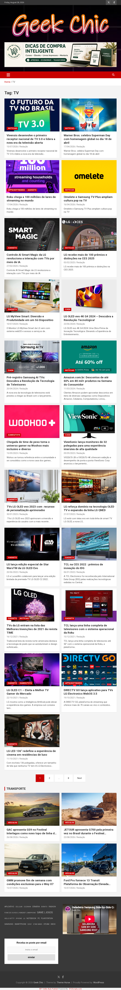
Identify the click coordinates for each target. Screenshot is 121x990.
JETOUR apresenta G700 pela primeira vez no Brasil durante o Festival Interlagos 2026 (88, 833)
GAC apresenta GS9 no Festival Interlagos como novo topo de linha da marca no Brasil (31, 833)
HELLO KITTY (9, 918)
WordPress (98, 982)
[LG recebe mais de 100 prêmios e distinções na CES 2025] (89, 234)
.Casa (67, 309)
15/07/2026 (12, 146)
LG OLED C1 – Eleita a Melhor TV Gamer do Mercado (28, 691)
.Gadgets (31, 190)
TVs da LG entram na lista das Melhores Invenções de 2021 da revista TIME (32, 629)
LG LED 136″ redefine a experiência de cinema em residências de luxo (31, 752)
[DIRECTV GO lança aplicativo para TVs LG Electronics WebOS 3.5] (89, 669)
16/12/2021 (12, 636)
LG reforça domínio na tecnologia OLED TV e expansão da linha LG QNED (89, 508)
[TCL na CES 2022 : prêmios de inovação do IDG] (89, 544)
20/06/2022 (12, 572)
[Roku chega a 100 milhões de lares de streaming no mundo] (32, 176)
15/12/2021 (69, 636)
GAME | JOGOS (45, 912)
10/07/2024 (12, 324)
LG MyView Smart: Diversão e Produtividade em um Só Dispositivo (30, 318)
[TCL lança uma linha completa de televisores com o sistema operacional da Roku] (89, 605)
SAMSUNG (8, 924)
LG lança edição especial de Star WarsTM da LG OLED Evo (28, 566)
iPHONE (19, 918)
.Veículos (12, 823)
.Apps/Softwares (16, 190)
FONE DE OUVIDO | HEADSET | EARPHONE (20, 913)
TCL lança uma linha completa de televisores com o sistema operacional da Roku (89, 629)
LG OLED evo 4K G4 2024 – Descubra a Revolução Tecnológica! (88, 318)
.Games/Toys (14, 435)
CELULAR (18, 907)
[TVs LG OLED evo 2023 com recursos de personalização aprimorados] (32, 486)
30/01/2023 (12, 514)
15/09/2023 (12, 453)
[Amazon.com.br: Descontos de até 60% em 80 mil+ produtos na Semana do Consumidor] (89, 356)
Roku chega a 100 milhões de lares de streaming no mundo (31, 198)
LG (24, 918)
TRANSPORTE (16, 788)
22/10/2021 (12, 698)
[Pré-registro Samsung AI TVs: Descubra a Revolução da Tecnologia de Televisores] (32, 356)
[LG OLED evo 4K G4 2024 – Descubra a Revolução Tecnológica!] (89, 295)
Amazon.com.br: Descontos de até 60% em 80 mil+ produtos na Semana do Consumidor (88, 381)
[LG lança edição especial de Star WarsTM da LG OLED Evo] (32, 544)
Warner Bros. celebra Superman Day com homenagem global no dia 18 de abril (88, 139)
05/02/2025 (69, 262)
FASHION (52, 907)
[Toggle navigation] (8, 74)
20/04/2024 (12, 388)
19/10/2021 (69, 698)
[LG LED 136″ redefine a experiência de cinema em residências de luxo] (32, 730)
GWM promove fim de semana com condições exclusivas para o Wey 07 (30, 882)
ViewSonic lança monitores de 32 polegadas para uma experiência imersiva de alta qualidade (85, 445)
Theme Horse (63, 982)
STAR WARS (37, 924)
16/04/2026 (69, 204)
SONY (30, 924)
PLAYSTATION (47, 918)
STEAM (46, 924)
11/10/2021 (12, 759)
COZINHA (27, 907)
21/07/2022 (69, 514)
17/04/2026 (69, 146)
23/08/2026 (69, 837)
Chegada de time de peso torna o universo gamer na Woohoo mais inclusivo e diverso (28, 445)
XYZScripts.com (75, 989)
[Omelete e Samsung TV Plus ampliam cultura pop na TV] (89, 176)
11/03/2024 (69, 388)
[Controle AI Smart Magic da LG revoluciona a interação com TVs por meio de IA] (32, 234)
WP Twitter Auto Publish (48, 989)
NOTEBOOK (31, 918)
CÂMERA (36, 907)
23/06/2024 (69, 324)
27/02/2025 (12, 266)
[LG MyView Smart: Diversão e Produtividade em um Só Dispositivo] (32, 295)
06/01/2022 (69, 572)
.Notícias (12, 128)
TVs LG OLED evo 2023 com (30, 508)
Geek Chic (38, 982)
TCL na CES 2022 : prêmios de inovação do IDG (83, 566)
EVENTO (44, 907)
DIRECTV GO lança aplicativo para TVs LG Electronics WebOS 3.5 (88, 691)
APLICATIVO (9, 907)
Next (79, 778)
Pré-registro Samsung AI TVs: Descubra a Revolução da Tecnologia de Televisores (30, 381)
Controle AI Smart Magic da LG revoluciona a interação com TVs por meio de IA (30, 258)
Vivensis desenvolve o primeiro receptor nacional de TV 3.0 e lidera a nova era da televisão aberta (31, 139)
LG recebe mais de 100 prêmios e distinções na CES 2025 (85, 256)
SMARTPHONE (20, 924)
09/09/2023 (69, 453)
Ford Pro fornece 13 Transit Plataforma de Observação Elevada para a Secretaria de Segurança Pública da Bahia (86, 886)
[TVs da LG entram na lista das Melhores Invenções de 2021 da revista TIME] (32, 605)
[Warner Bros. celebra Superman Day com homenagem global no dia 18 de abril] (89, 115)
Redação (24, 146)
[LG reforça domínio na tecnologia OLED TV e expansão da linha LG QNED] (89, 486)
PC (39, 918)
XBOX (53, 924)
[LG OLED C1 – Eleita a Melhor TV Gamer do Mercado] (32, 669)
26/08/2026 (12, 837)
